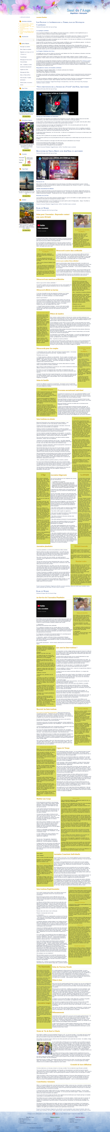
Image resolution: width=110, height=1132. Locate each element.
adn (55, 1109)
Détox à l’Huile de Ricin (25, 75)
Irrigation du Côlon (24, 69)
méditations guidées (86, 60)
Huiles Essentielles (48, 1121)
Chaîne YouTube (58, 1113)
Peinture (77, 1126)
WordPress (49, 1131)
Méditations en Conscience (75, 1119)
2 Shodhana (28, 1123)
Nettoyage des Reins (24, 72)
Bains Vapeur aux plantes (25, 49)
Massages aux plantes (25, 46)
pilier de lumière (48, 587)
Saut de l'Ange (78, 9)
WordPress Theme (56, 1131)
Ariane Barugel (57, 81)
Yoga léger (21, 1121)
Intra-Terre (71, 81)
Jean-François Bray (78, 81)
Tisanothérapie (23, 57)
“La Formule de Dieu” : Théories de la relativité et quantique (27, 24)
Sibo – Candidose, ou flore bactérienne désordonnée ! (26, 65)
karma (88, 586)
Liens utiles (45, 1113)
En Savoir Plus (26, 116)
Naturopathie (79, 2)
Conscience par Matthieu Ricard (27, 31)
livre (37, 58)
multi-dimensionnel (75, 1110)
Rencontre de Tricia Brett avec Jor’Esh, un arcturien (59, 151)
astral (74, 1109)
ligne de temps (59, 1110)
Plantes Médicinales (48, 1119)
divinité (77, 586)
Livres (58, 1127)
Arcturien (56, 147)
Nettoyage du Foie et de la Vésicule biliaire (26, 61)
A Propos (88, 2)
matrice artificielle (40, 587)
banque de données (80, 1109)
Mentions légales (67, 1113)
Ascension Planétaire (45, 81)
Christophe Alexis (65, 81)
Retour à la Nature (73, 1122)
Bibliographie (39, 1113)
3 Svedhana (34, 1123)
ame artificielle (57, 586)
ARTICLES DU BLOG (25, 17)
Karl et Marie (42, 208)
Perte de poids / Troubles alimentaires (25, 78)
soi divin (54, 587)
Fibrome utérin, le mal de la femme (26, 83)
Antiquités (59, 1128)
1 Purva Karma (22, 1123)
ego (80, 586)
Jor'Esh (60, 147)
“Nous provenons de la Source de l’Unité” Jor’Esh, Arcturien (62, 86)
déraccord (73, 586)
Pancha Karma (22, 1122)
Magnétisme (69, 2)
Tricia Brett (55, 116)
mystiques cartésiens (43, 30)
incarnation (83, 586)
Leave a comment (46, 82)
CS (31, 162)
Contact (34, 1113)
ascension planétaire (65, 586)
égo (41, 1110)
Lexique (50, 1113)
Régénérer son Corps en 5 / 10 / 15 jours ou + (26, 53)
